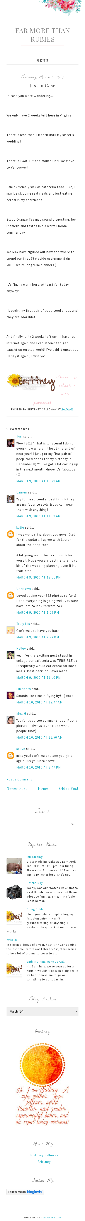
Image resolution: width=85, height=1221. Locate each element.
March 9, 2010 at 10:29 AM (38, 481)
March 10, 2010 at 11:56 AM (39, 737)
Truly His (23, 624)
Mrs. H (21, 713)
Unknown (23, 589)
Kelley (21, 648)
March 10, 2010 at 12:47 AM (39, 702)
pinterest (42, 402)
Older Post (68, 788)
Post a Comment (19, 779)
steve (20, 749)
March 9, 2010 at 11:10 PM (38, 677)
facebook (68, 380)
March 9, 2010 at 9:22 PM (37, 637)
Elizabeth (23, 689)
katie (20, 527)
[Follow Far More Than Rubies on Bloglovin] (25, 1194)
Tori (19, 436)
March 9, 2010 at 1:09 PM (37, 612)
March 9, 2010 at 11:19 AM (38, 516)
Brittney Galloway (44, 1155)
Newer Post (17, 788)
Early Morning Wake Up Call (46, 962)
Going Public (35, 909)
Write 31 (12, 940)
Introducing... (36, 857)
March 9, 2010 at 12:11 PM (38, 577)
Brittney (44, 1162)
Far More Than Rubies (42, 34)
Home (43, 788)
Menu (43, 61)
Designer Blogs (51, 1217)
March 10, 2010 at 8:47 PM (38, 767)
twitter (65, 393)
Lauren (21, 492)
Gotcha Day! (35, 883)
